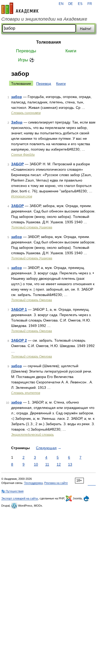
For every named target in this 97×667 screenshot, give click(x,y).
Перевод (43, 83)
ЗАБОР (17, 164)
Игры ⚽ (26, 60)
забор (16, 97)
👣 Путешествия (12, 491)
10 (36, 464)
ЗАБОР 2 (19, 340)
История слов (21, 196)
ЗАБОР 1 (19, 309)
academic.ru (20, 8)
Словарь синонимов (26, 113)
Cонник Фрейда (23, 155)
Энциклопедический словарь (32, 435)
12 (59, 464)
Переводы (26, 51)
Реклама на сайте (56, 482)
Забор (17, 122)
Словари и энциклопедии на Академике (44, 19)
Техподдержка (33, 482)
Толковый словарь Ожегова (31, 300)
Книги (70, 51)
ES (80, 4)
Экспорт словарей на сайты (19, 498)
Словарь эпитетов (25, 393)
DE (70, 4)
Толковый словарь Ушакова (31, 227)
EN (61, 4)
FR (89, 4)
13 (70, 464)
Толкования (48, 42)
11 (47, 464)
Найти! (85, 29)
